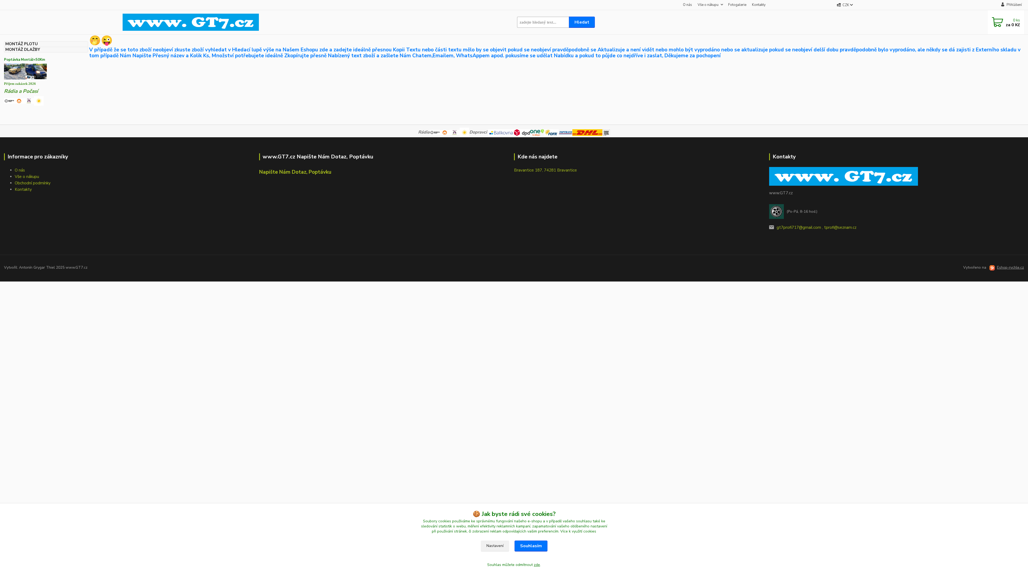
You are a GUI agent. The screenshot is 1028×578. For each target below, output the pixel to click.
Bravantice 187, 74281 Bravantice (545, 170)
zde (537, 564)
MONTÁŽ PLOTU (21, 44)
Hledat (582, 22)
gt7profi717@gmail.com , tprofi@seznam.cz (816, 227)
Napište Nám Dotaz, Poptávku (295, 172)
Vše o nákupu (708, 4)
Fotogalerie (737, 4)
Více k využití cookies (578, 531)
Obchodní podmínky (33, 183)
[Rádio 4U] (19, 100)
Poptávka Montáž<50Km (24, 59)
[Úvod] (191, 22)
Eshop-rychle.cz (1010, 267)
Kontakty (759, 4)
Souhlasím (531, 546)
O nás (687, 4)
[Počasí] (39, 100)
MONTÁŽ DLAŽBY (22, 49)
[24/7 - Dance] (29, 100)
